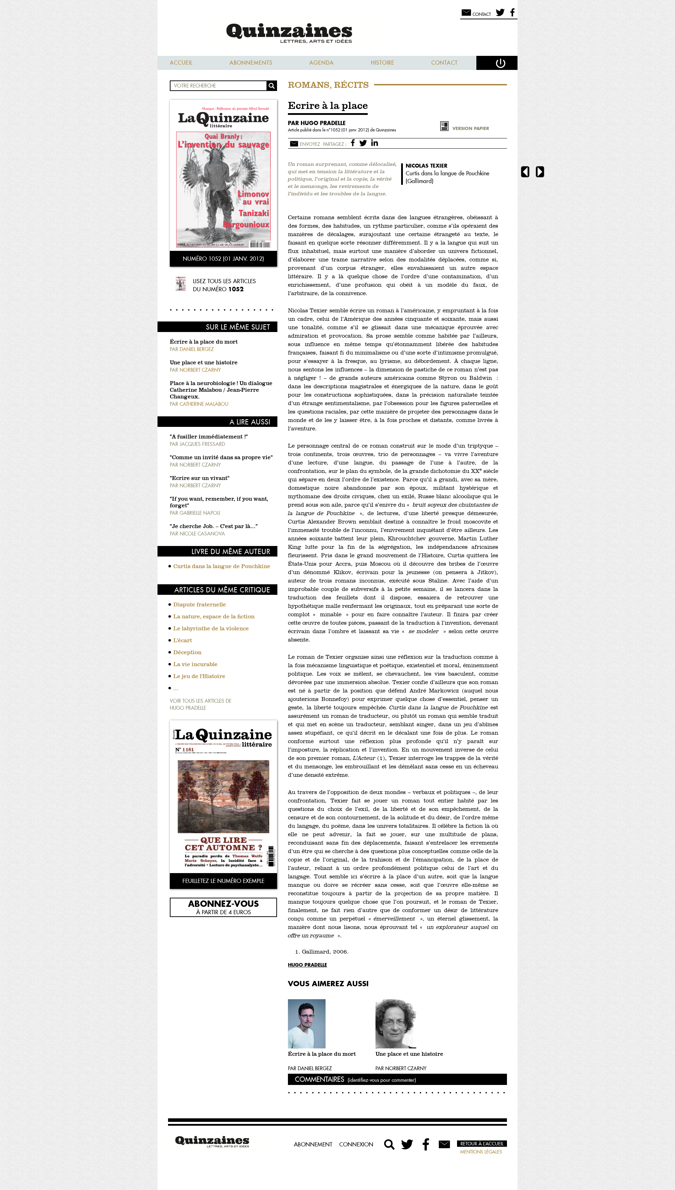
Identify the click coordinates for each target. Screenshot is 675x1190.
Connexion (356, 1144)
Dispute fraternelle (199, 605)
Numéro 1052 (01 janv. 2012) (223, 258)
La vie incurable (195, 665)
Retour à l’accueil (482, 1143)
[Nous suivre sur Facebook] (511, 15)
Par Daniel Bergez (310, 1068)
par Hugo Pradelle (317, 122)
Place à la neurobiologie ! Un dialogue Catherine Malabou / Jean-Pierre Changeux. (221, 390)
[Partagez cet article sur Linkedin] (374, 142)
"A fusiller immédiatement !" (209, 437)
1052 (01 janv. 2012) (350, 129)
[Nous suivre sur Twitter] (499, 15)
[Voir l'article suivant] (540, 172)
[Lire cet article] (330, 1023)
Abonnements (251, 62)
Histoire (382, 62)
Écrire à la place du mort (204, 342)
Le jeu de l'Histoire (199, 676)
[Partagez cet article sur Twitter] (364, 142)
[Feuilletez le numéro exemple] (223, 797)
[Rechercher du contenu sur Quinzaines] (389, 1144)
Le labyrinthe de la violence (211, 629)
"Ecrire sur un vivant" (200, 478)
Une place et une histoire (204, 363)
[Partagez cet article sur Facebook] (354, 142)
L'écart (182, 641)
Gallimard (419, 180)
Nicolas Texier (427, 165)
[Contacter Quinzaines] (444, 1144)
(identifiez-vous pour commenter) (382, 1080)
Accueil (181, 62)
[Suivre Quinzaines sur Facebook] (426, 1144)
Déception (187, 653)
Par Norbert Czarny (400, 1068)
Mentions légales (481, 1152)
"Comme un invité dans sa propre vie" (221, 458)
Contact (444, 62)
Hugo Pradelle (307, 965)
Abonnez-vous (223, 903)
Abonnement (313, 1144)
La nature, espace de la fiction (214, 617)
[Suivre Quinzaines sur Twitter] (407, 1144)
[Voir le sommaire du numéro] (223, 176)
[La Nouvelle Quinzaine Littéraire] (338, 34)
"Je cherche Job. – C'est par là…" (214, 526)
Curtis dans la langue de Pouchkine (221, 567)
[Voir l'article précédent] (525, 172)
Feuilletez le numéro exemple (223, 880)
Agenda (321, 62)
